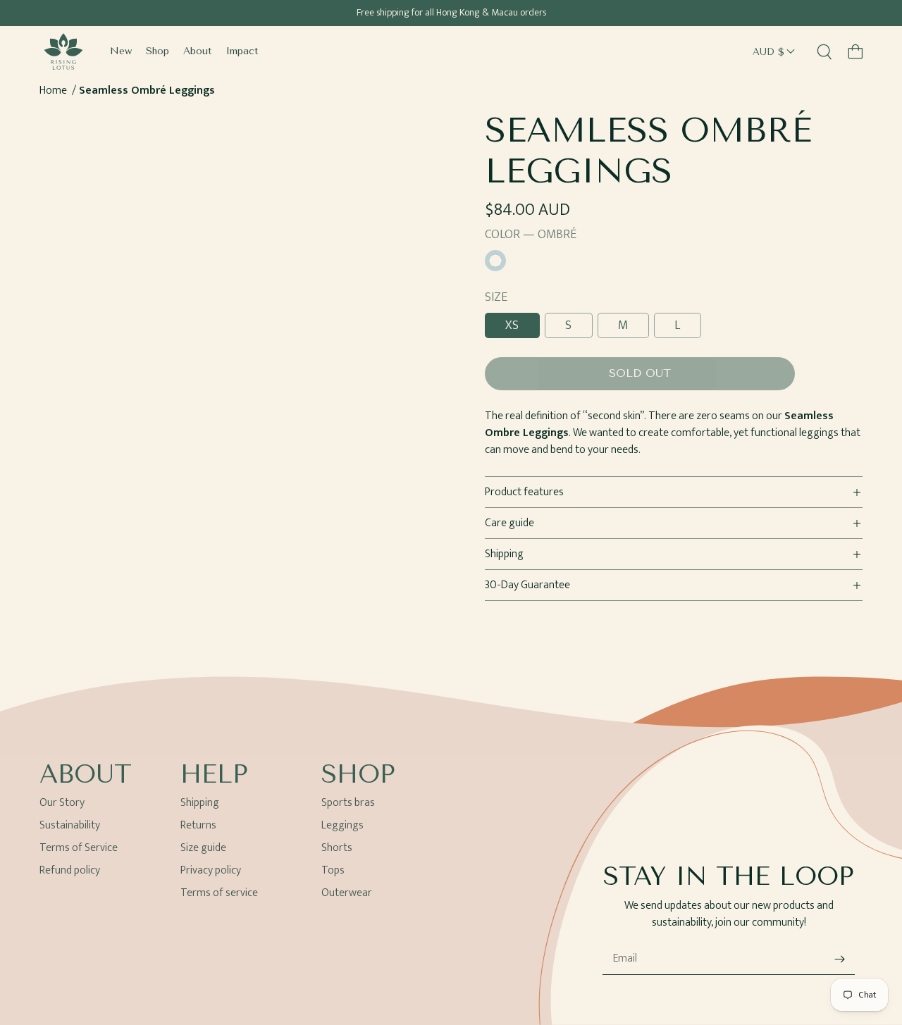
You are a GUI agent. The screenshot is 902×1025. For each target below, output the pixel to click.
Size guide (203, 847)
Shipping (199, 804)
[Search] (824, 51)
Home (53, 90)
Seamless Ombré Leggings (147, 90)
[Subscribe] (839, 959)
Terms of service (219, 892)
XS (512, 325)
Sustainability (69, 825)
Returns (198, 825)
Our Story (62, 804)
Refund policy (69, 870)
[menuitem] (121, 51)
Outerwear (346, 892)
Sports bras (348, 804)
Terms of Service (78, 847)
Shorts (336, 847)
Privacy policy (210, 870)
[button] (855, 51)
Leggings (342, 825)
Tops (333, 870)
